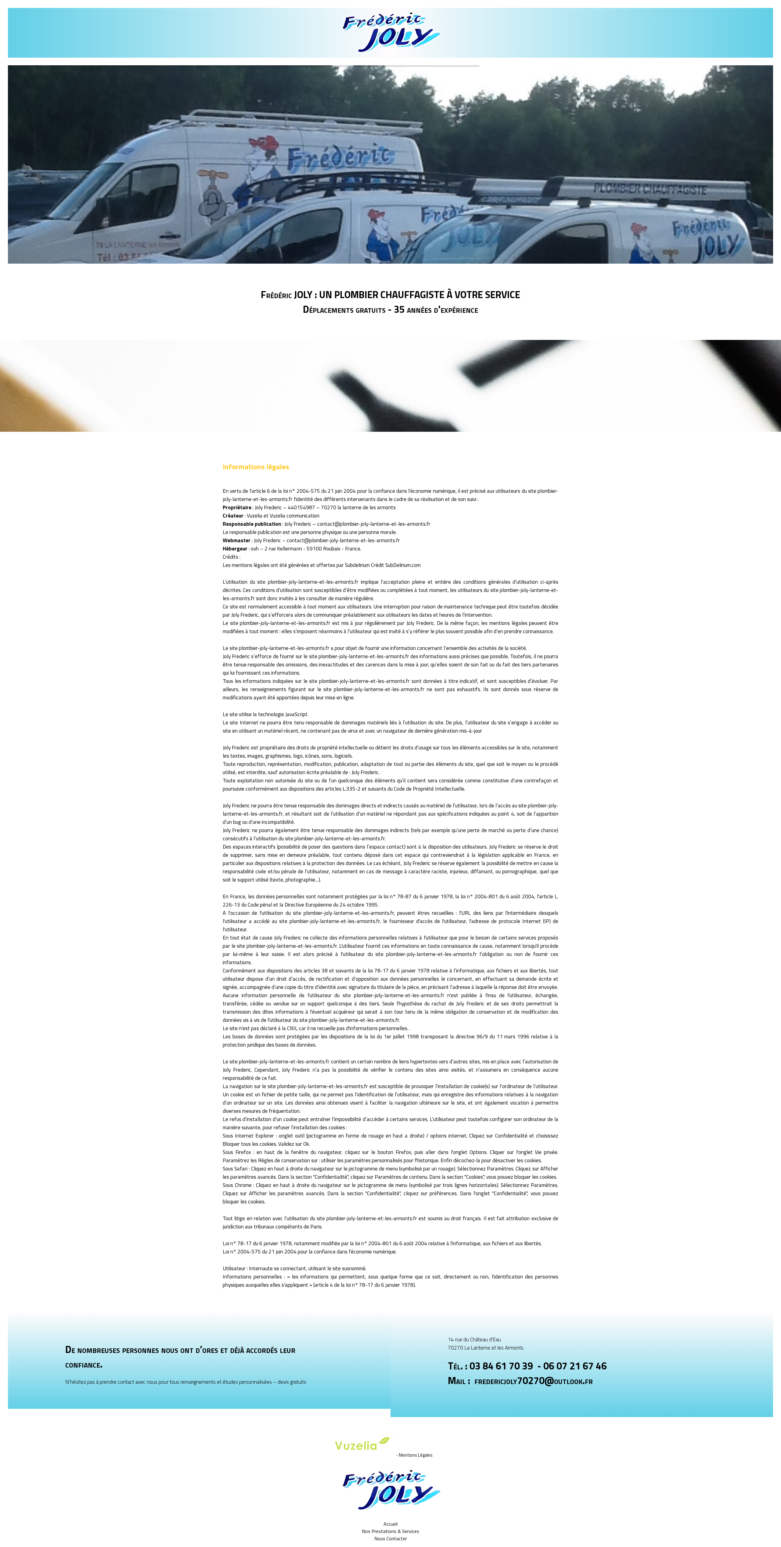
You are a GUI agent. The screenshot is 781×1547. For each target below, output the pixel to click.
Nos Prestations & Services (390, 1531)
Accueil (390, 1523)
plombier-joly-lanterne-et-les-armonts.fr (313, 582)
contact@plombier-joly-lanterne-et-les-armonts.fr (373, 524)
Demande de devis (511, 395)
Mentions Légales (416, 1455)
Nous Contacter (390, 1538)
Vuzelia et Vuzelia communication (283, 515)
